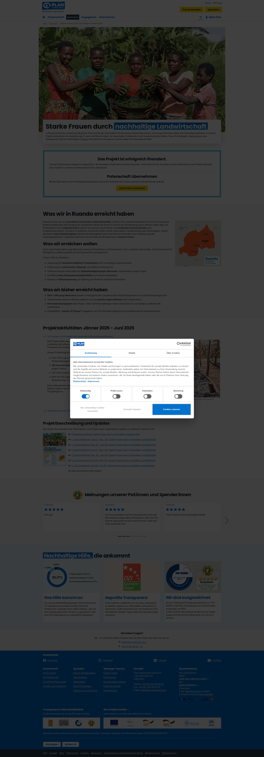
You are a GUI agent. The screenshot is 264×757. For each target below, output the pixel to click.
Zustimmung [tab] (91, 353)
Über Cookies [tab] (173, 353)
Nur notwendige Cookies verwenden (92, 409)
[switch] (116, 396)
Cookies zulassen (171, 409)
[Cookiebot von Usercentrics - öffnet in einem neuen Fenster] (179, 344)
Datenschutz (79, 381)
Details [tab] (132, 353)
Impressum (93, 381)
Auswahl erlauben (132, 409)
